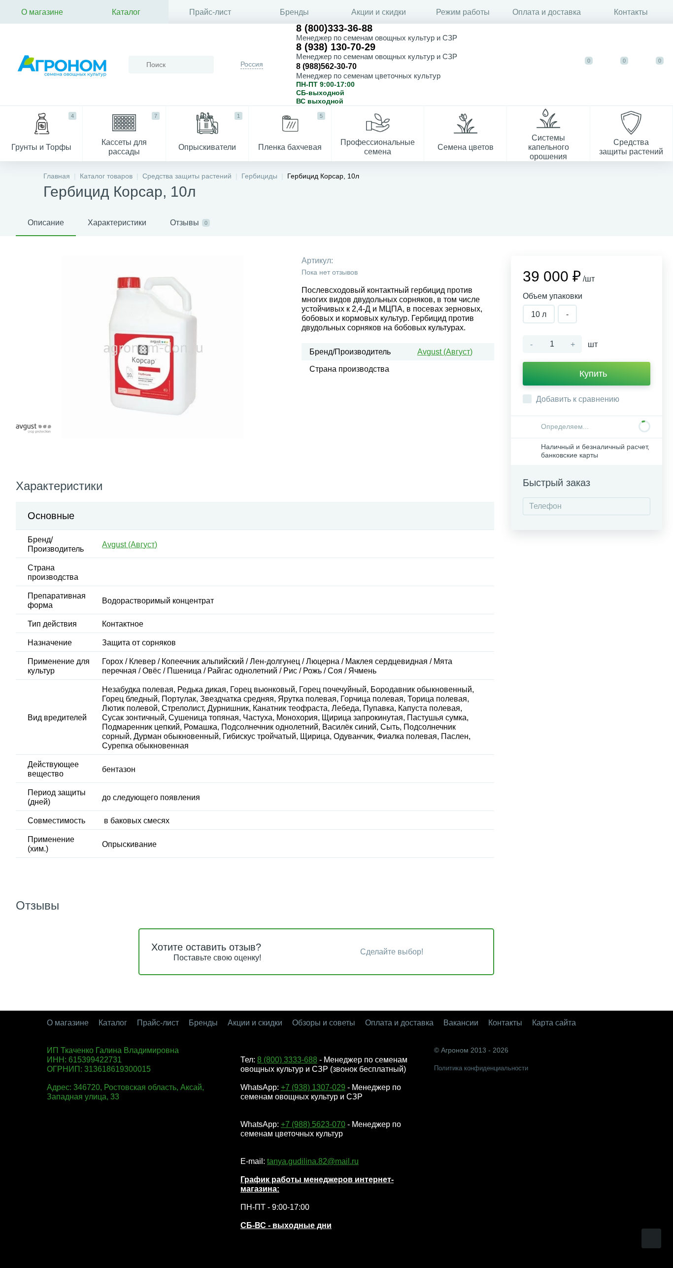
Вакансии (460, 1023)
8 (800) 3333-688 (287, 1060)
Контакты (631, 12)
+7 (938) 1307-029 (313, 1087)
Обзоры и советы (323, 1023)
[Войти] (550, 64)
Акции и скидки (378, 12)
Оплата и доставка (546, 12)
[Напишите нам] (519, 64)
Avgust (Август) (444, 352)
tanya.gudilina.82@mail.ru (313, 1161)
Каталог (126, 12)
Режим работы (463, 12)
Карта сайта (554, 1023)
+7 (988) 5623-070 (313, 1124)
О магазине (42, 12)
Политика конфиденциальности (481, 1068)
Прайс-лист (210, 12)
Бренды (294, 12)
